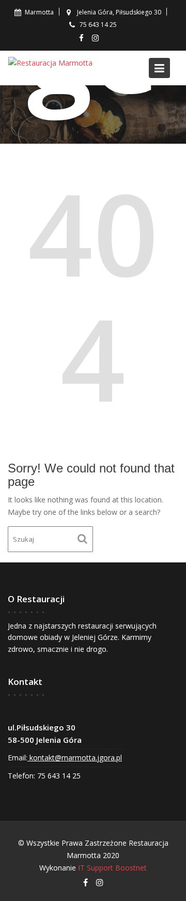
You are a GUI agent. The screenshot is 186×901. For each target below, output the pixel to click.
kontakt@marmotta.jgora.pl (74, 757)
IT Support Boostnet (112, 868)
